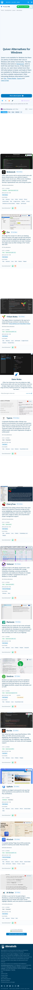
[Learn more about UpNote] (4, 787)
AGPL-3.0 (14, 331)
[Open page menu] (31, 2)
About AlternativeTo (6, 978)
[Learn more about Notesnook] (4, 172)
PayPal (13, 970)
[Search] (28, 2)
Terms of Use (4, 973)
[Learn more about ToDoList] (4, 564)
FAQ (2, 972)
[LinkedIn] (18, 986)
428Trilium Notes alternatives (8, 326)
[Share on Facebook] (2, 100)
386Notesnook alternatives (7, 185)
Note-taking (5, 194)
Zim (5, 78)
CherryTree (5, 80)
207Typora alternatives (7, 434)
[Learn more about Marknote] (4, 622)
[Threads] (13, 986)
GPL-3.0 (16, 190)
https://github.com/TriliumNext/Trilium (19, 323)
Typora (19, 78)
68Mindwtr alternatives (7, 847)
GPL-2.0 (13, 252)
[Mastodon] (7, 986)
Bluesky (14, 967)
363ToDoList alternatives (7, 579)
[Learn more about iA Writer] (4, 893)
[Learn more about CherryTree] (4, 504)
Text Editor (5, 444)
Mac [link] (9, 112)
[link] (16, 934)
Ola (11, 954)
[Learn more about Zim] (4, 232)
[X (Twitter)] (4, 986)
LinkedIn (3, 968)
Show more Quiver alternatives (16, 934)
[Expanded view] (26, 109)
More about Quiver (15, 96)
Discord (18, 965)
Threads (18, 967)
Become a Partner (5, 980)
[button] (19, 172)
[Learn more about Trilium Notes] (4, 317)
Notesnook (20, 64)
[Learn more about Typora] (4, 418)
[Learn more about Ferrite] (4, 731)
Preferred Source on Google (8, 982)
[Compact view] (27, 109)
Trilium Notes (11, 78)
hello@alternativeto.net (7, 965)
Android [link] (17, 112)
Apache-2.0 (14, 692)
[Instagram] (15, 986)
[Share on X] (5, 100)
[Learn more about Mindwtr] (4, 840)
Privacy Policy (4, 975)
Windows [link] (4, 112)
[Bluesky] (10, 986)
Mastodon (9, 967)
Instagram (23, 967)
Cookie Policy (4, 977)
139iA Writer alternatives (7, 904)
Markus (16, 954)
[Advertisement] (16, 28)
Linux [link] (13, 112)
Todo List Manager (6, 588)
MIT (12, 584)
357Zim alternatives (6, 247)
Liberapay (7, 970)
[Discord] (1, 986)
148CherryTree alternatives (7, 519)
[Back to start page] (2, 2)
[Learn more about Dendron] (4, 676)
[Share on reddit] (9, 100)
